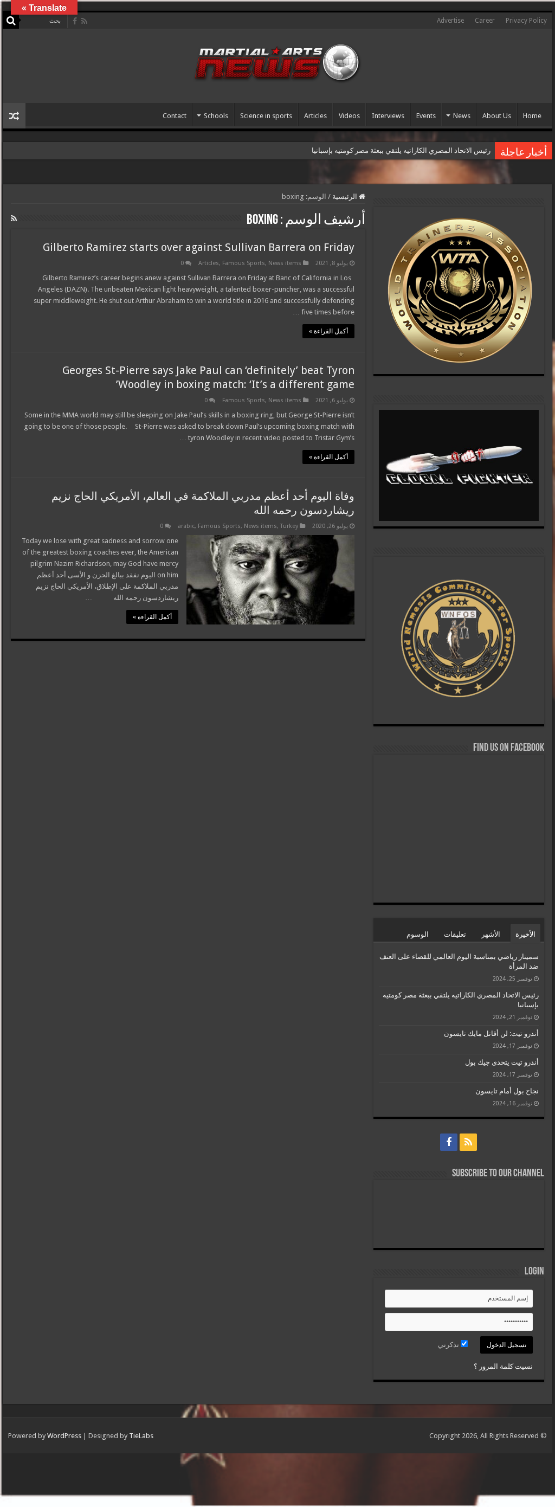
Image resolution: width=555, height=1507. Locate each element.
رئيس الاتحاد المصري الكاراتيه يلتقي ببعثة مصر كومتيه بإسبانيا (400, 150)
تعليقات (455, 934)
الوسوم (417, 934)
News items (284, 263)
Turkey (289, 526)
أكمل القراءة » (328, 331)
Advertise (450, 20)
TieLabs (141, 1436)
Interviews (388, 116)
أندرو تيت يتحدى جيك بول (502, 1062)
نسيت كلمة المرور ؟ (503, 1366)
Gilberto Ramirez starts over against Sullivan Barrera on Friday (198, 247)
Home (532, 116)
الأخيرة (525, 934)
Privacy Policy (526, 20)
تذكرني (449, 1345)
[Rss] (84, 21)
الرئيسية (345, 196)
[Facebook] (75, 21)
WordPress (64, 1436)
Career (485, 20)
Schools (216, 116)
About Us (496, 116)
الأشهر (490, 934)
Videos (349, 116)
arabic (186, 526)
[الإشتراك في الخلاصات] (14, 218)
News (461, 116)
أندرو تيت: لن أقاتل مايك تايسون (491, 1033)
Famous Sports (243, 263)
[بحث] (11, 20)
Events (426, 116)
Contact (174, 116)
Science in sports (266, 116)
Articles (315, 116)
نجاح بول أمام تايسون (507, 1091)
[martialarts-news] (277, 61)
